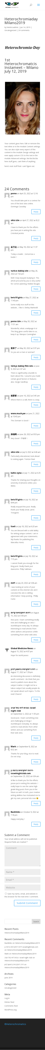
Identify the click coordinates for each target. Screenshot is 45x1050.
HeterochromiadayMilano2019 (16, 933)
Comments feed (11, 1006)
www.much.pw (18, 413)
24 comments (24, 30)
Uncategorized (10, 30)
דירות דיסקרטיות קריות (20, 612)
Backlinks (15, 812)
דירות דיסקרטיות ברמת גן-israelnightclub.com (22, 772)
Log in (7, 998)
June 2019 (8, 977)
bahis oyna (16, 472)
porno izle (16, 321)
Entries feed (9, 1002)
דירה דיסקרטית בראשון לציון (23, 669)
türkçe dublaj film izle (22, 366)
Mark (6, 953)
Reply (36, 211)
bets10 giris (16, 297)
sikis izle (15, 220)
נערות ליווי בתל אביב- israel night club (23, 709)
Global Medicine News (22, 648)
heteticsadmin (12, 27)
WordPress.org (10, 1010)
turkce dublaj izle (19, 270)
